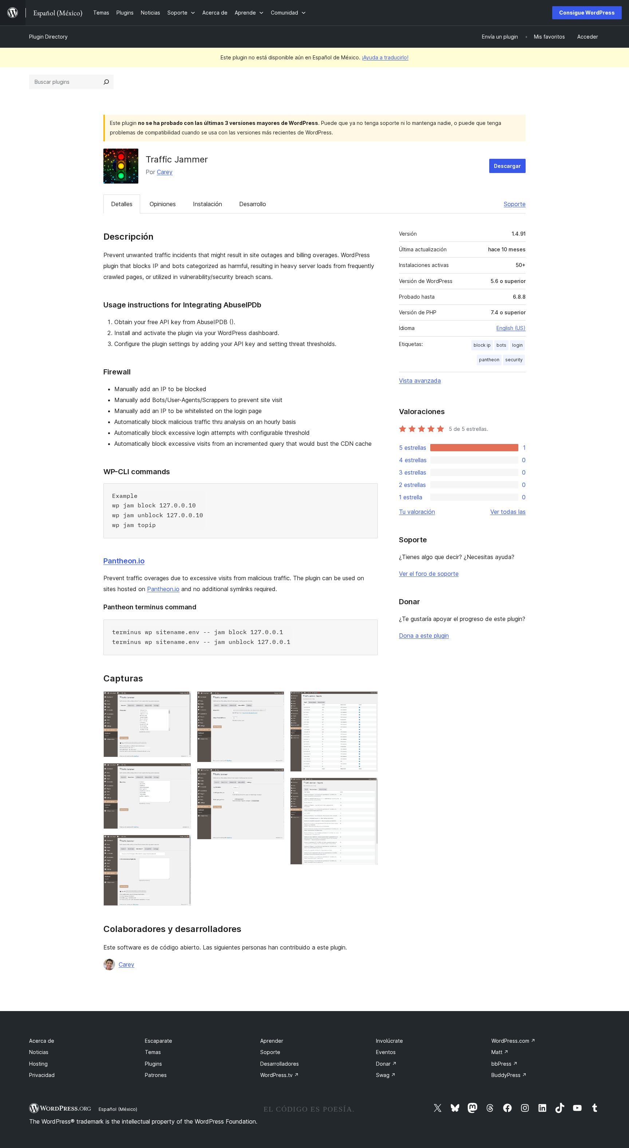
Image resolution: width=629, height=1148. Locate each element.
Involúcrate (389, 1041)
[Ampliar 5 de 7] (274, 778)
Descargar (507, 166)
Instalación (207, 204)
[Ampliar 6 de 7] (368, 701)
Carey (165, 172)
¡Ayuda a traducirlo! (385, 57)
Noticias (38, 1052)
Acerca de (41, 1041)
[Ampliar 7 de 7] (368, 787)
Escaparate (158, 1041)
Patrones (156, 1075)
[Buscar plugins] (106, 82)
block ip (482, 345)
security (514, 359)
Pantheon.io (124, 561)
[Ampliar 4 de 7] (274, 701)
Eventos (386, 1052)
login (517, 345)
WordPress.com (513, 1041)
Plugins (153, 1064)
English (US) (511, 328)
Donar (386, 1064)
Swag (386, 1075)
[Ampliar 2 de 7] (181, 773)
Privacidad (42, 1075)
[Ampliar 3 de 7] (181, 844)
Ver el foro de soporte (429, 573)
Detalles (121, 204)
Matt (500, 1052)
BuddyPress (509, 1075)
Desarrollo (252, 204)
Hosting (38, 1064)
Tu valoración (417, 511)
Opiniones (163, 204)
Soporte (515, 204)
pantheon (489, 359)
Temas (153, 1052)
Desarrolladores (279, 1064)
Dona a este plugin (424, 635)
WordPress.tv (279, 1075)
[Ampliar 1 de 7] (181, 701)
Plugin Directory (48, 37)
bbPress (504, 1064)
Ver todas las (508, 511)
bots (501, 345)
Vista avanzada (420, 380)
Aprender (271, 1041)
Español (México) (118, 1109)
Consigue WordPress (587, 12)
